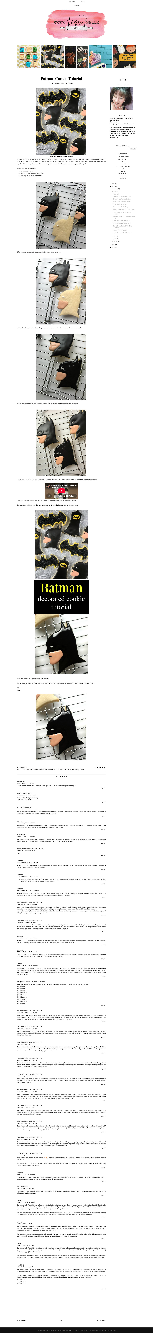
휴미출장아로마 (21, 988)
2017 (113, 186)
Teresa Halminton (24, 793)
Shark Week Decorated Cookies (121, 201)
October (116, 189)
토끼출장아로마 (21, 999)
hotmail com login (24, 799)
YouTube (76, 5)
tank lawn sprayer (25, 1177)
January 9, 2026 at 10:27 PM (27, 1076)
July (115, 191)
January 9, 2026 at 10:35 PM (27, 1139)
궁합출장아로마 (21, 996)
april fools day (123, 157)
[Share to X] (97, 767)
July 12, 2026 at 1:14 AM (25, 1267)
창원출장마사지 (87, 1277)
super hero (67, 769)
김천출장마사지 (21, 1283)
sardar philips (22, 1186)
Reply (103, 788)
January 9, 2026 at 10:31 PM (27, 1107)
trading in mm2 (85, 1191)
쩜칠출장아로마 (21, 990)
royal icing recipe (30, 505)
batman (29, 769)
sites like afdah (50, 813)
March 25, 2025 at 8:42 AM (26, 850)
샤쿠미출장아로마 (22, 998)
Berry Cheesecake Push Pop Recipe (122, 233)
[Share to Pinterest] (100, 767)
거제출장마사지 (21, 1281)
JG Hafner (21, 781)
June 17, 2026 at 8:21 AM (25, 1245)
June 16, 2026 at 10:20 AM (26, 1202)
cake (122, 161)
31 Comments (22, 767)
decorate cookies (55, 769)
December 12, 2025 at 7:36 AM (27, 938)
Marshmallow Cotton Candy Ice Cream (123, 209)
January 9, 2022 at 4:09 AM (26, 823)
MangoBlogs (111, 1330)
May (115, 236)
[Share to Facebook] (95, 767)
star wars (123, 176)
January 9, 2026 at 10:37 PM (27, 1155)
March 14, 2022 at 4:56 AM (26, 837)
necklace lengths (29, 1257)
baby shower (123, 159)
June (115, 194)
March (116, 241)
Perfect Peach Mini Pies (119, 204)
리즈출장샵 (20, 1265)
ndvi (19, 879)
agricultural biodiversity (27, 940)
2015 (113, 247)
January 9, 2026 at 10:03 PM (27, 1013)
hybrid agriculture (24, 954)
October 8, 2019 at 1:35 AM (26, 795)
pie (123, 169)
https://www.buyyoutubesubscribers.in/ (47, 827)
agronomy (21, 893)
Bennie (19, 821)
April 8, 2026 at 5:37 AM (25, 1188)
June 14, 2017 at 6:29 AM (25, 783)
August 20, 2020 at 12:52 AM (27, 809)
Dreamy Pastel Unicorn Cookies (122, 199)
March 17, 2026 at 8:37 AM (26, 1174)
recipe (123, 171)
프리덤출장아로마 (22, 992)
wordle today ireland (68, 1212)
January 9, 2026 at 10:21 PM (27, 1044)
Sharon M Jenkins (24, 807)
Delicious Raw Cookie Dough (121, 207)
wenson (20, 861)
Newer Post (21, 1320)
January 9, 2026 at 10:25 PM (27, 1060)
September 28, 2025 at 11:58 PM (28, 890)
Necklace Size (65, 1234)
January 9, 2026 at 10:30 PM (27, 1092)
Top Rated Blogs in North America (30, 849)
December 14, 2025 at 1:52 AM (27, 952)
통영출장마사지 (21, 1279)
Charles (20, 1200)
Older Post (101, 1320)
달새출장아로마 (21, 1003)
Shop (83, 1)
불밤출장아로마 (21, 986)
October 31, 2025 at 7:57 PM (27, 904)
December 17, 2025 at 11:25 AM (27, 966)
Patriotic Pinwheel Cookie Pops (121, 223)
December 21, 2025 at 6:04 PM (35, 981)
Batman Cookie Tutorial (119, 230)
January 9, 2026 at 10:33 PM (27, 1123)
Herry (19, 964)
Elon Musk (21, 835)
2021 (113, 184)
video (82, 769)
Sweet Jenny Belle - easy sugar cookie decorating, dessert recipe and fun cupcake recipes (71, 1330)
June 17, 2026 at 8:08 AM (25, 1224)
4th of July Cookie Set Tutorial (121, 220)
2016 (113, 245)
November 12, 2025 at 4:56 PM (27, 922)
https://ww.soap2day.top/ (63, 841)
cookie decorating (40, 769)
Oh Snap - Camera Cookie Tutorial (122, 196)
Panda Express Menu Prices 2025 (29, 902)
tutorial (75, 769)
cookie (122, 164)
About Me (71, 1)
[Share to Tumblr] (102, 767)
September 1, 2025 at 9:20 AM (27, 862)
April (115, 239)
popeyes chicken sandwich (27, 865)
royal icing (123, 173)
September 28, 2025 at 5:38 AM (28, 876)
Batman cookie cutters (27, 171)
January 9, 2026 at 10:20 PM (27, 1028)
